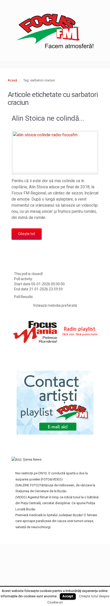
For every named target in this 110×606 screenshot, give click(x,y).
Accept (67, 596)
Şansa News (32, 459)
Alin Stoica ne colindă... (48, 118)
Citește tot (26, 234)
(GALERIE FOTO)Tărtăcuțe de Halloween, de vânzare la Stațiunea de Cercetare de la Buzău (55, 488)
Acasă (12, 80)
